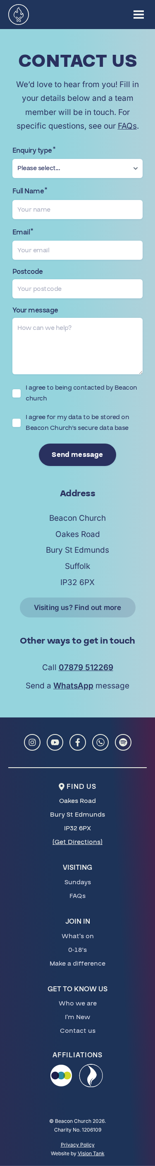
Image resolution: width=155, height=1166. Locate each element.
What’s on (78, 936)
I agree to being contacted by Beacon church (81, 393)
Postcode (27, 272)
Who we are (78, 1003)
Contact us (77, 1030)
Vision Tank (91, 1153)
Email (22, 232)
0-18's (77, 949)
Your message (35, 311)
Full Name (29, 191)
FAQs (127, 126)
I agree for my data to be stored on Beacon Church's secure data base (77, 422)
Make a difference (77, 963)
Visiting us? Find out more (77, 607)
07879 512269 (86, 667)
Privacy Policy (78, 1145)
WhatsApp (73, 685)
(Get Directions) (77, 841)
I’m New (77, 1017)
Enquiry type (33, 151)
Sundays (77, 882)
